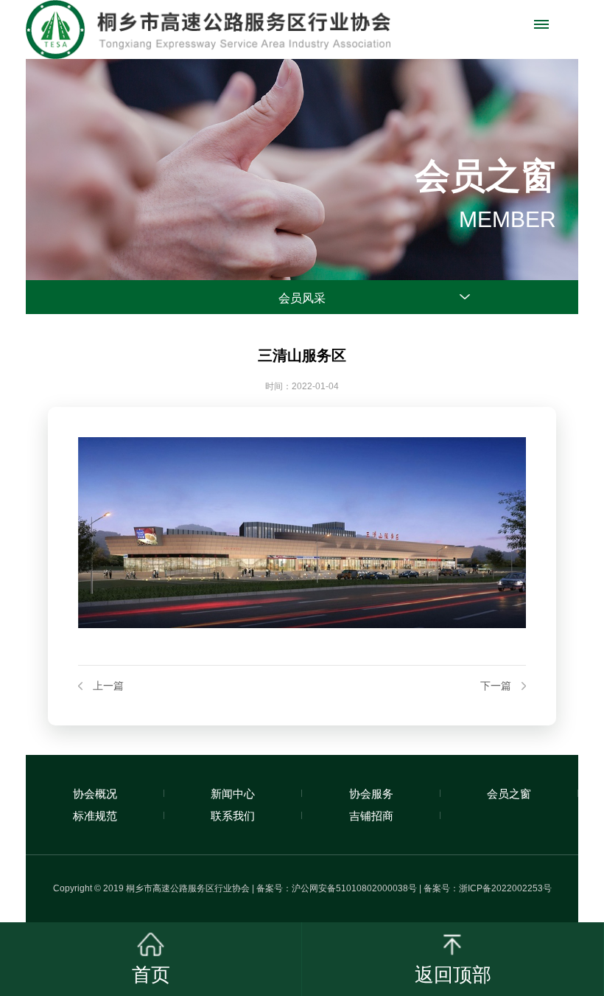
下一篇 (495, 686)
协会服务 (371, 793)
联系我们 (233, 815)
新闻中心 (233, 793)
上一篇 (108, 686)
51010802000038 (372, 888)
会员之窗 (509, 793)
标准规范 (95, 815)
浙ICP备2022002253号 (505, 888)
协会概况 (95, 793)
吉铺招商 (371, 815)
